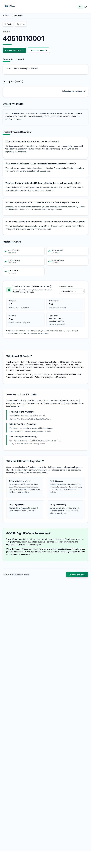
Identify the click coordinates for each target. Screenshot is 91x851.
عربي (85, 6)
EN (80, 6)
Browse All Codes (77, 574)
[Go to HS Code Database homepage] (10, 6)
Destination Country (65, 287)
